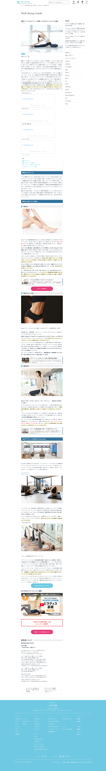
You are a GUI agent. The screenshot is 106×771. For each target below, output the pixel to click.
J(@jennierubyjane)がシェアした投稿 (37, 105)
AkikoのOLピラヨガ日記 (39, 746)
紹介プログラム (26, 721)
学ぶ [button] (49, 716)
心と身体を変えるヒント (39, 739)
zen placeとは (18, 718)
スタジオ (17, 731)
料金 (16, 729)
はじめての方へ (37, 718)
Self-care (67, 75)
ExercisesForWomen (69, 95)
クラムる (78, 731)
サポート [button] (35, 716)
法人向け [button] (64, 726)
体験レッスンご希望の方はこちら (42, 632)
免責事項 (68, 762)
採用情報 (78, 721)
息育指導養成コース (52, 731)
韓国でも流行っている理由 (28, 162)
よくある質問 (36, 724)
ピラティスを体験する (42, 288)
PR (65, 81)
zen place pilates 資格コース (54, 721)
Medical (67, 89)
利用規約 (64, 762)
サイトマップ (36, 729)
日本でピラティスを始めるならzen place (31, 164)
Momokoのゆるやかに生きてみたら (40, 750)
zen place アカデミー (52, 718)
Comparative (68, 101)
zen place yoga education (53, 726)
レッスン (17, 726)
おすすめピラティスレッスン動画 (29, 166)
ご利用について (37, 726)
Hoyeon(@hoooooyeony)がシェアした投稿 (37, 151)
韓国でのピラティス (26, 160)
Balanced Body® (51, 724)
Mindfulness (68, 86)
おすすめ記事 (68, 67)
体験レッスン (36, 721)
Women (67, 72)
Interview (67, 61)
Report (66, 78)
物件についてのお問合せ (87, 762)
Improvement (68, 92)
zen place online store (67, 718)
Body (66, 103)
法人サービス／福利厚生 (67, 729)
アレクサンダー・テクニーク (54, 729)
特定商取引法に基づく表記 (76, 762)
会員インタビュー (69, 55)
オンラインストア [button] (66, 716)
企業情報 (78, 718)
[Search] (49, 2)
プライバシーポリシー (57, 762)
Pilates (23, 53)
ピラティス (17, 721)
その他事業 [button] (79, 726)
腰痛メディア (79, 734)
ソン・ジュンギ (25, 154)
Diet (66, 98)
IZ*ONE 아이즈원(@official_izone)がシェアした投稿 (38, 120)
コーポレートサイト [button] (80, 716)
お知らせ (24, 724)
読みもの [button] (35, 733)
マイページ (25, 718)
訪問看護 (78, 729)
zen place (17, 716)
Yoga (66, 69)
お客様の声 (17, 734)
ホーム (22, 5)
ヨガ (16, 724)
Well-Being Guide (28, 5)
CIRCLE (35, 736)
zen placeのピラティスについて (42, 585)
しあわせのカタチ (37, 741)
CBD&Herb (67, 64)
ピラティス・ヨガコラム (39, 744)
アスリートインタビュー (70, 58)
